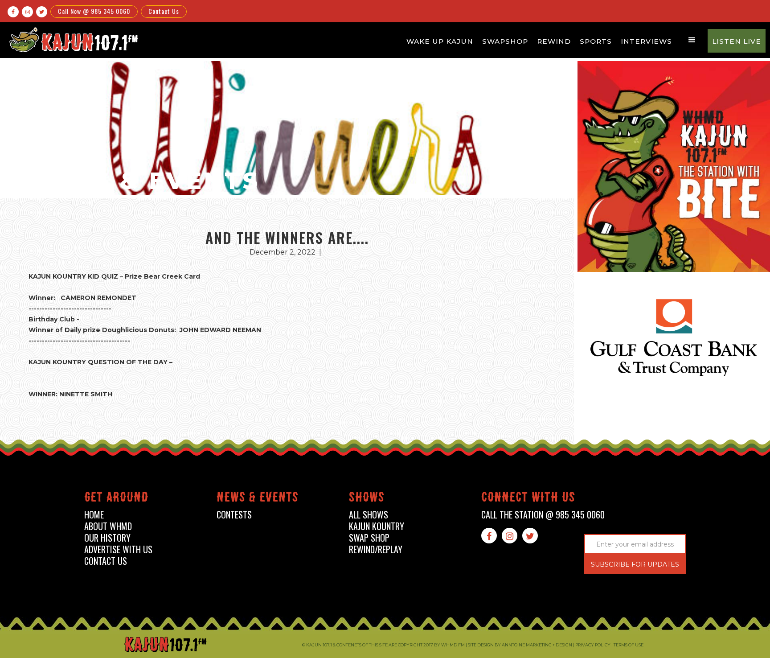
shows (367, 499)
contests (234, 514)
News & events (258, 499)
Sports (596, 41)
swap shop (369, 538)
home (94, 514)
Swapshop (505, 41)
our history (107, 538)
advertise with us (118, 549)
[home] (72, 39)
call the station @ (543, 514)
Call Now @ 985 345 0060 (94, 11)
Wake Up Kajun (439, 41)
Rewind (554, 41)
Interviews (646, 41)
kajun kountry (376, 526)
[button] (692, 40)
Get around (116, 499)
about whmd (108, 526)
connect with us (528, 499)
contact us (105, 561)
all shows (368, 514)
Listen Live (736, 41)
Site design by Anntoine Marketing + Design (520, 644)
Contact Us (163, 11)
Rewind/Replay (375, 549)
